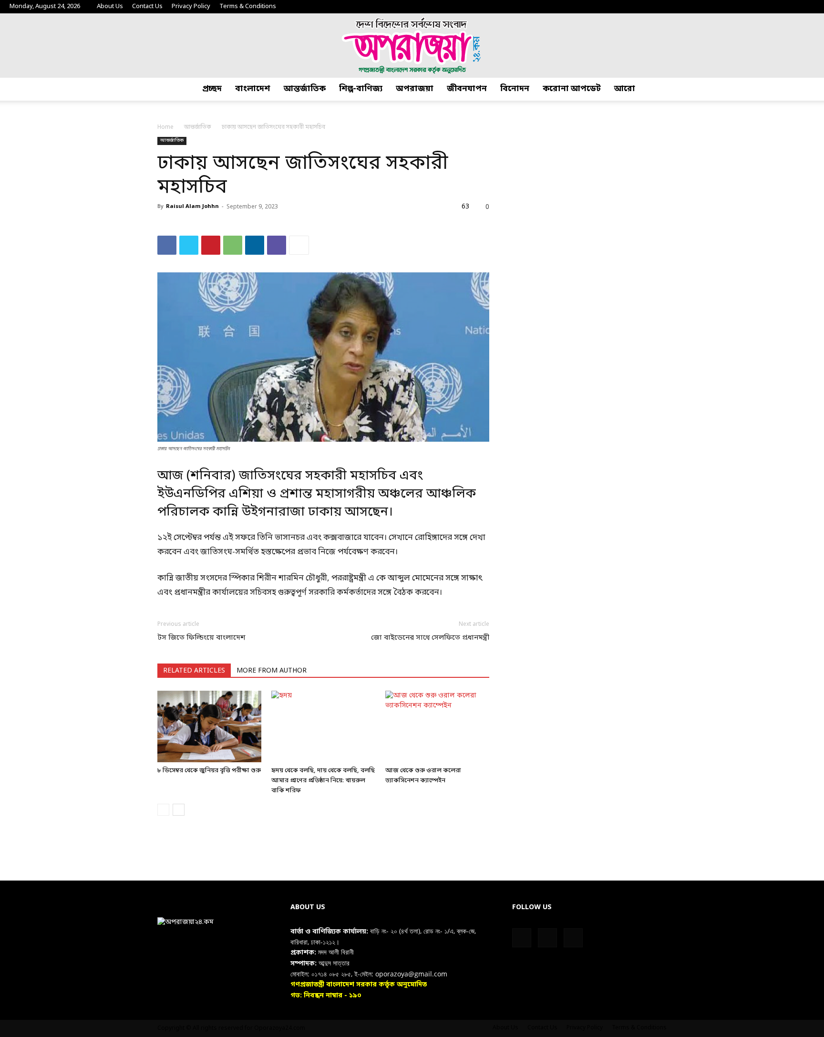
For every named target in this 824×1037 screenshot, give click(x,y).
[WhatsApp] (232, 245)
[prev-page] (163, 810)
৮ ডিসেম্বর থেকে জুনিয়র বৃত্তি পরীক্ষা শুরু (209, 771)
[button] (812, 89)
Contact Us (147, 6)
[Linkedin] (254, 245)
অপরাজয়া (414, 88)
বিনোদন (514, 88)
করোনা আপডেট (572, 88)
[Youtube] (807, 6)
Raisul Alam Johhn (192, 206)
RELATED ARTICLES (194, 670)
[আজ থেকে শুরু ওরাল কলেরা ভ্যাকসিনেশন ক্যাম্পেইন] (437, 726)
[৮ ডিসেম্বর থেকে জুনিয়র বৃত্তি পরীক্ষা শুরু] (209, 726)
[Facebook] (776, 6)
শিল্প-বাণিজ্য (360, 88)
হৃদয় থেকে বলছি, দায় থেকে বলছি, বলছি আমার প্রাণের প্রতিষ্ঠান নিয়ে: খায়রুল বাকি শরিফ (323, 781)
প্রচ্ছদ (212, 88)
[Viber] (276, 245)
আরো (624, 88)
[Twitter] (791, 6)
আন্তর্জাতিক (305, 88)
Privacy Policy (191, 6)
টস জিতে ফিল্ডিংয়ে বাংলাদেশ (201, 638)
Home (165, 127)
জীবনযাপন (467, 88)
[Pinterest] (210, 245)
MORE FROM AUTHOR (272, 670)
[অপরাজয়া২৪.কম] (412, 45)
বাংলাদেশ (252, 88)
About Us (110, 6)
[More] (299, 245)
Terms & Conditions (247, 6)
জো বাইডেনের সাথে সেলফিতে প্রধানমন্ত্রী (430, 638)
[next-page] (179, 810)
